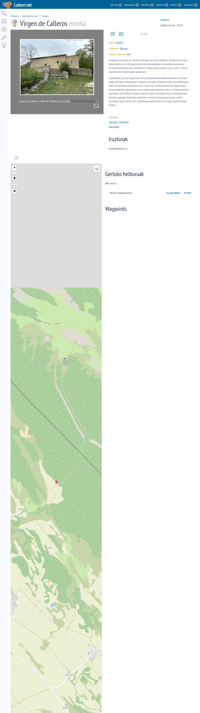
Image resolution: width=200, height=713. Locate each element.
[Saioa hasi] (4, 40)
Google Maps (173, 192)
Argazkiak (189, 5)
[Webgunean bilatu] (4, 16)
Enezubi (164, 19)
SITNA (187, 192)
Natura (174, 5)
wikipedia (114, 126)
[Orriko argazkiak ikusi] (121, 34)
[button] (56, 482)
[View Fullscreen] (14, 184)
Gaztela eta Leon (30, 16)
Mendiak (145, 5)
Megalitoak (129, 5)
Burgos (45, 16)
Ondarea (160, 5)
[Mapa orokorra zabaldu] (4, 24)
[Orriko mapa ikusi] (113, 34)
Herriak (114, 5)
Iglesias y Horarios (119, 122)
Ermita (119, 42)
